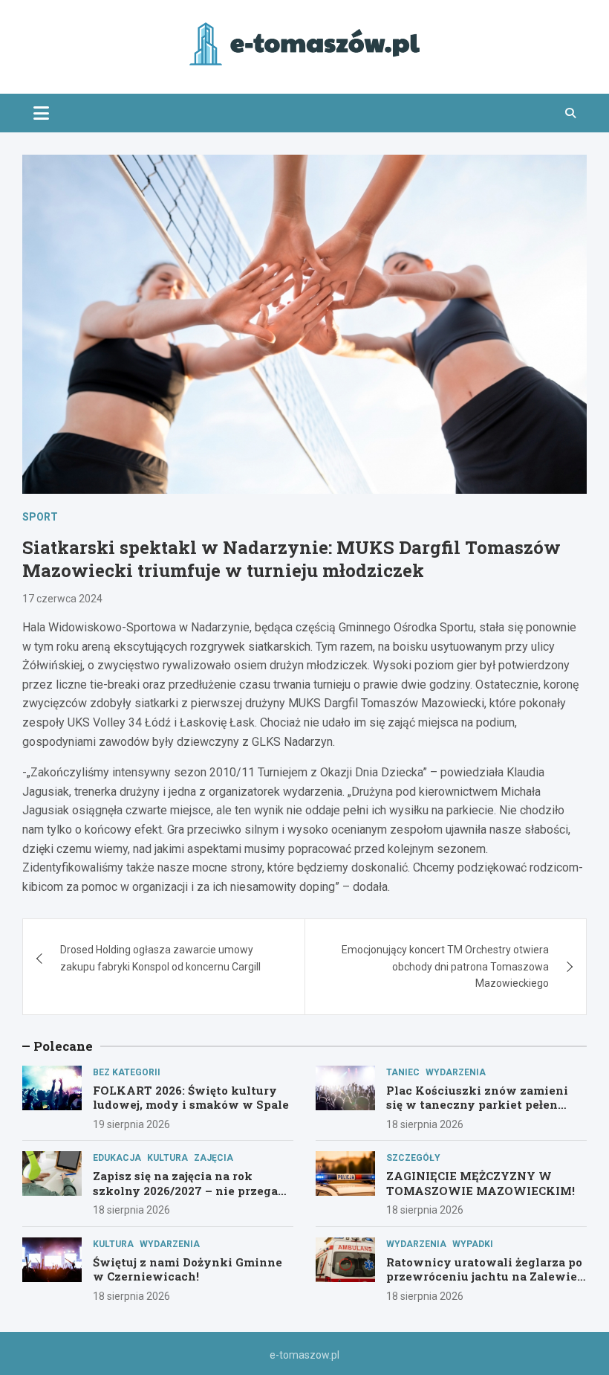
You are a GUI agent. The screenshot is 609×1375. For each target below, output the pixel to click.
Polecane (63, 1045)
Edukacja (117, 1158)
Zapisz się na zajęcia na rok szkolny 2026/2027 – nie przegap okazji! (189, 1190)
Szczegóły (413, 1158)
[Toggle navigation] (41, 113)
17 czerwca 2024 (62, 599)
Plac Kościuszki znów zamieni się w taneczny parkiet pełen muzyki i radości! (477, 1105)
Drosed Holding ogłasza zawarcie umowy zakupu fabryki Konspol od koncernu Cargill (160, 958)
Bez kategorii (126, 1072)
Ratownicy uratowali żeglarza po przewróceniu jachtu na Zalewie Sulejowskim (484, 1276)
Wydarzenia (456, 1072)
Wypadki (472, 1244)
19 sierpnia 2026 (131, 1124)
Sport (40, 517)
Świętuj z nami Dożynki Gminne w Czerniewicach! (187, 1269)
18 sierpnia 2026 (424, 1124)
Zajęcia (213, 1158)
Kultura (167, 1158)
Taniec (403, 1072)
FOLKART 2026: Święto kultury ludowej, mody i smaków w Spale (191, 1097)
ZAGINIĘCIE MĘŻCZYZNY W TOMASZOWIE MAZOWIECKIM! (480, 1183)
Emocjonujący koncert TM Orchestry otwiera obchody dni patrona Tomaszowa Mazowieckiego (445, 966)
